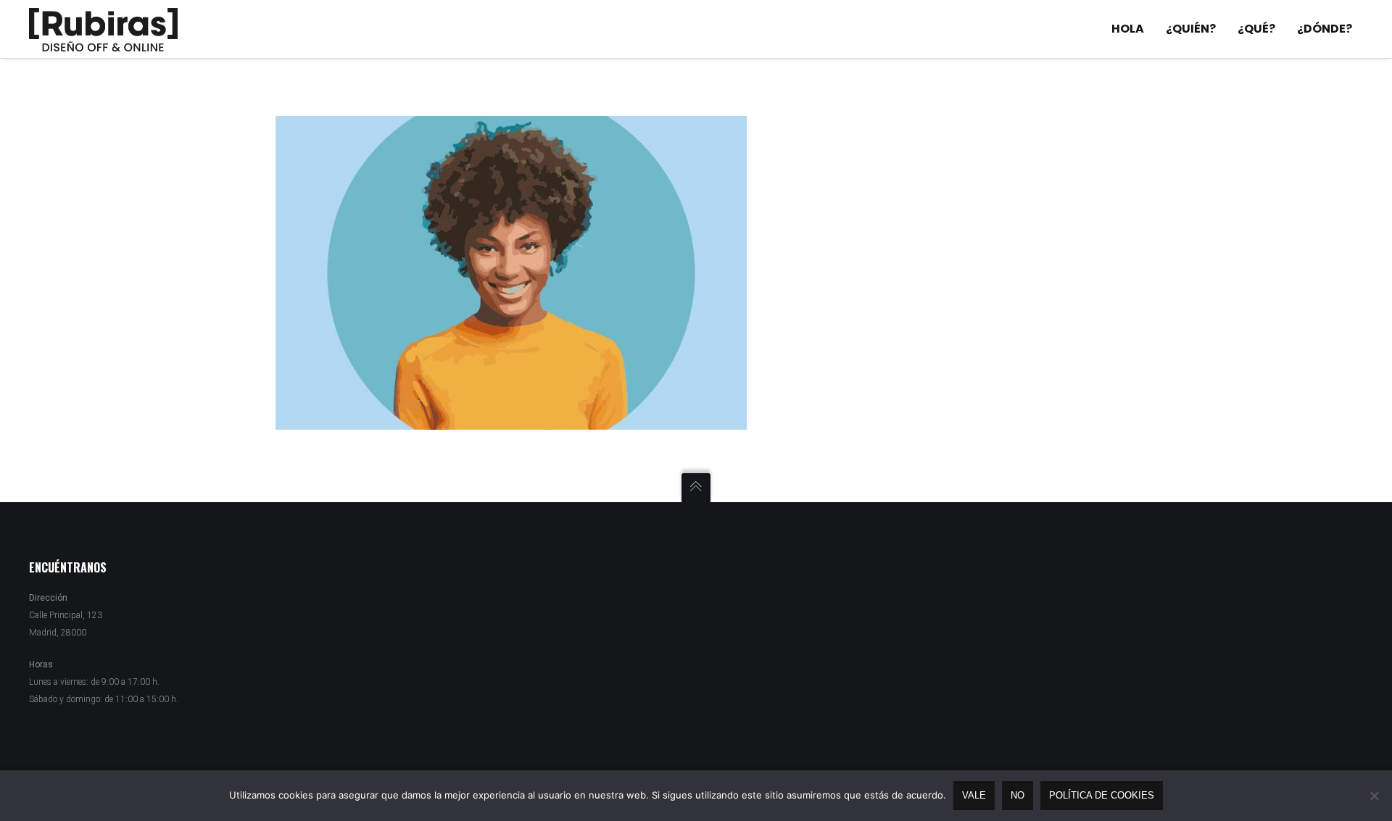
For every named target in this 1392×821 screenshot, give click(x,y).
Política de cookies (1101, 795)
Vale (974, 795)
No (1017, 795)
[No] (1374, 795)
